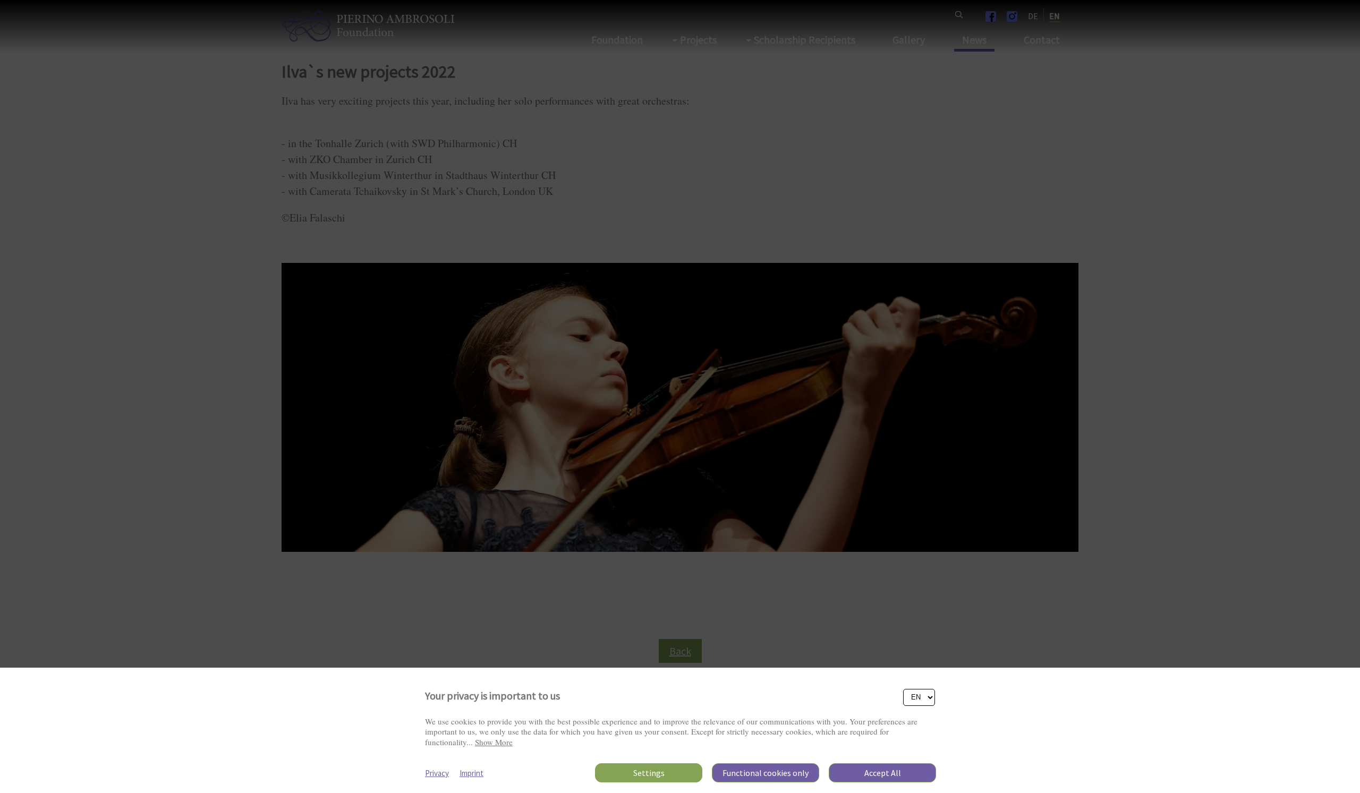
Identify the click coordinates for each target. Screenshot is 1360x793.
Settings (649, 773)
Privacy (437, 773)
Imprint (471, 773)
